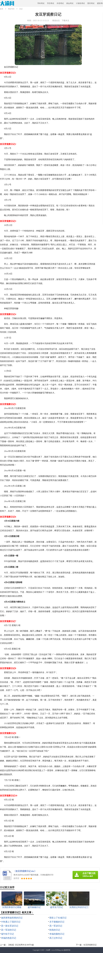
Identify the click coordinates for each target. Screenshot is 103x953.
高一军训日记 (55, 926)
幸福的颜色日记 (56, 934)
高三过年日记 (55, 938)
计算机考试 (80, 3)
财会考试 (69, 3)
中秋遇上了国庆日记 (10, 922)
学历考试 (50, 3)
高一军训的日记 (8, 930)
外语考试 (60, 3)
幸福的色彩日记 (8, 938)
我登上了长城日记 (58, 918)
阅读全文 (56, 21)
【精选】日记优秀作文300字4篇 (21, 945)
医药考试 (90, 3)
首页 (1, 9)
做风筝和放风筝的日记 (12, 918)
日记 (21, 9)
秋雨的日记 (54, 930)
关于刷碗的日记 (56, 922)
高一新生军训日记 (9, 926)
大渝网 (47, 950)
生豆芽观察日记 (90, 945)
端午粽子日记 (7, 934)
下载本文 (65, 21)
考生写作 (11, 9)
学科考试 (40, 3)
